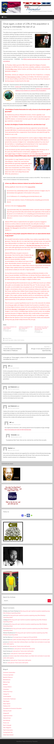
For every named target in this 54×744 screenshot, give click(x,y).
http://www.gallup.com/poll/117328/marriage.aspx (18, 429)
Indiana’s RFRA (22, 206)
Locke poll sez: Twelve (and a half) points (19, 646)
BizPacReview (6, 679)
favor (14, 153)
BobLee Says (6, 682)
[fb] (28, 515)
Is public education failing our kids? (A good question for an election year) (31, 639)
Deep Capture (6, 703)
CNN (33, 243)
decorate (14, 309)
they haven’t (45, 153)
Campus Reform (7, 686)
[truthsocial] (22, 515)
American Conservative (9, 672)
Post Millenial (6, 720)
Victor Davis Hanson (8, 734)
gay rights (11, 340)
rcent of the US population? (39, 90)
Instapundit (6, 713)
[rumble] (31, 515)
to (11, 309)
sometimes (34, 151)
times (39, 153)
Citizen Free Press (7, 691)
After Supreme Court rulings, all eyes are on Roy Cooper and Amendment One (41, 328)
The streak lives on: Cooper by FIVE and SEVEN (25, 637)
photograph (22, 309)
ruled (9, 153)
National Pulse (7, 718)
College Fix (6, 694)
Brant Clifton (19, 29)
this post (15, 228)
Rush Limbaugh (7, 725)
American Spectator (8, 675)
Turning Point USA (8, 732)
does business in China (13, 77)
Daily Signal (6, 701)
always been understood (14, 226)
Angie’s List (18, 86)
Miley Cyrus (13, 69)
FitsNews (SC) (6, 706)
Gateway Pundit (7, 710)
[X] (25, 515)
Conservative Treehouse (9, 698)
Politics (9, 338)
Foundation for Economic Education (12, 708)
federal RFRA (31, 187)
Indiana (15, 340)
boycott (6, 340)
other (36, 153)
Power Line (6, 722)
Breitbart (5, 684)
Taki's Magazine (7, 727)
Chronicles (6, 689)
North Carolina (21, 340)
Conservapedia (7, 696)
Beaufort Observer (8, 677)
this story (33, 245)
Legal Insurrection (7, 715)
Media (6, 338)
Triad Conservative (8, 730)
